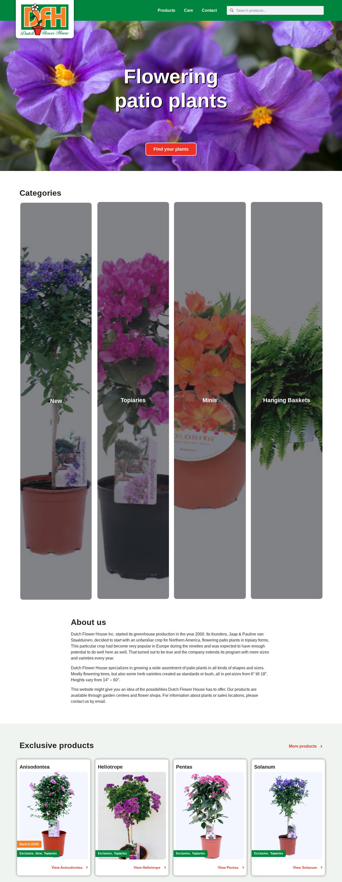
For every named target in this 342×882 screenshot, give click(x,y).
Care (188, 10)
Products (166, 10)
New (39, 853)
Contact (209, 10)
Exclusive (27, 853)
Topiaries (50, 853)
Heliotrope (110, 767)
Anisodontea (35, 767)
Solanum (264, 767)
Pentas (184, 767)
